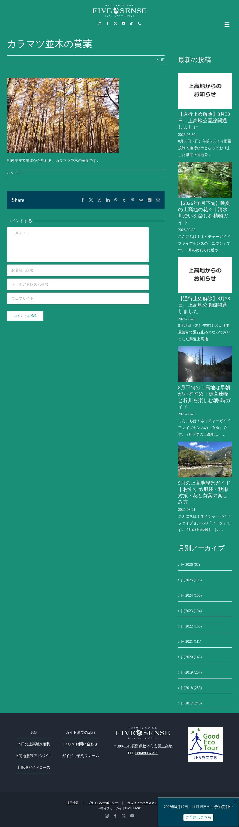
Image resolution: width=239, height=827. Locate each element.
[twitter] (115, 23)
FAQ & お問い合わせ (80, 744)
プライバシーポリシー (103, 803)
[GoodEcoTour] (205, 729)
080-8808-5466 (146, 753)
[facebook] (107, 23)
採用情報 (73, 803)
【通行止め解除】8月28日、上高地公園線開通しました (204, 305)
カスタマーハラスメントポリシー (150, 803)
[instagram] (99, 23)
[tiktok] (131, 23)
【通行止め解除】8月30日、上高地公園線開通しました (204, 120)
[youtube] (123, 23)
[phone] (139, 23)
